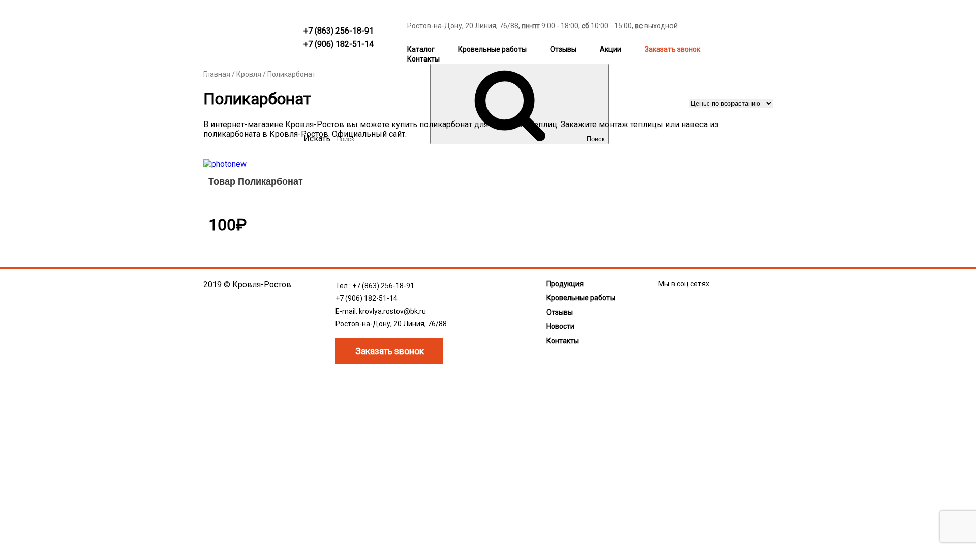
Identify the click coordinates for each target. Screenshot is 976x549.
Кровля (248, 74)
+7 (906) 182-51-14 (338, 44)
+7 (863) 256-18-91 (338, 31)
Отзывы (563, 49)
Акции (610, 49)
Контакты (423, 59)
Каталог (421, 49)
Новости (560, 326)
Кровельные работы (492, 49)
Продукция (565, 284)
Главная (216, 74)
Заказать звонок (672, 49)
